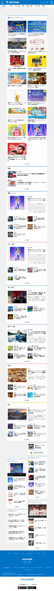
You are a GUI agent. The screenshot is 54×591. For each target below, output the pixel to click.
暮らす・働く (30, 6)
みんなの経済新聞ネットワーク (27, 580)
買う (23, 6)
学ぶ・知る (37, 6)
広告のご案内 (28, 569)
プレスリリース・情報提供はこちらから (22, 567)
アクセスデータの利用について (37, 567)
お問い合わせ (48, 567)
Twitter (44, 2)
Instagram (47, 2)
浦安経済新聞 (12, 2)
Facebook (41, 2)
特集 (43, 6)
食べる (11, 6)
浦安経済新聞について (8, 567)
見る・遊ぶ (17, 6)
